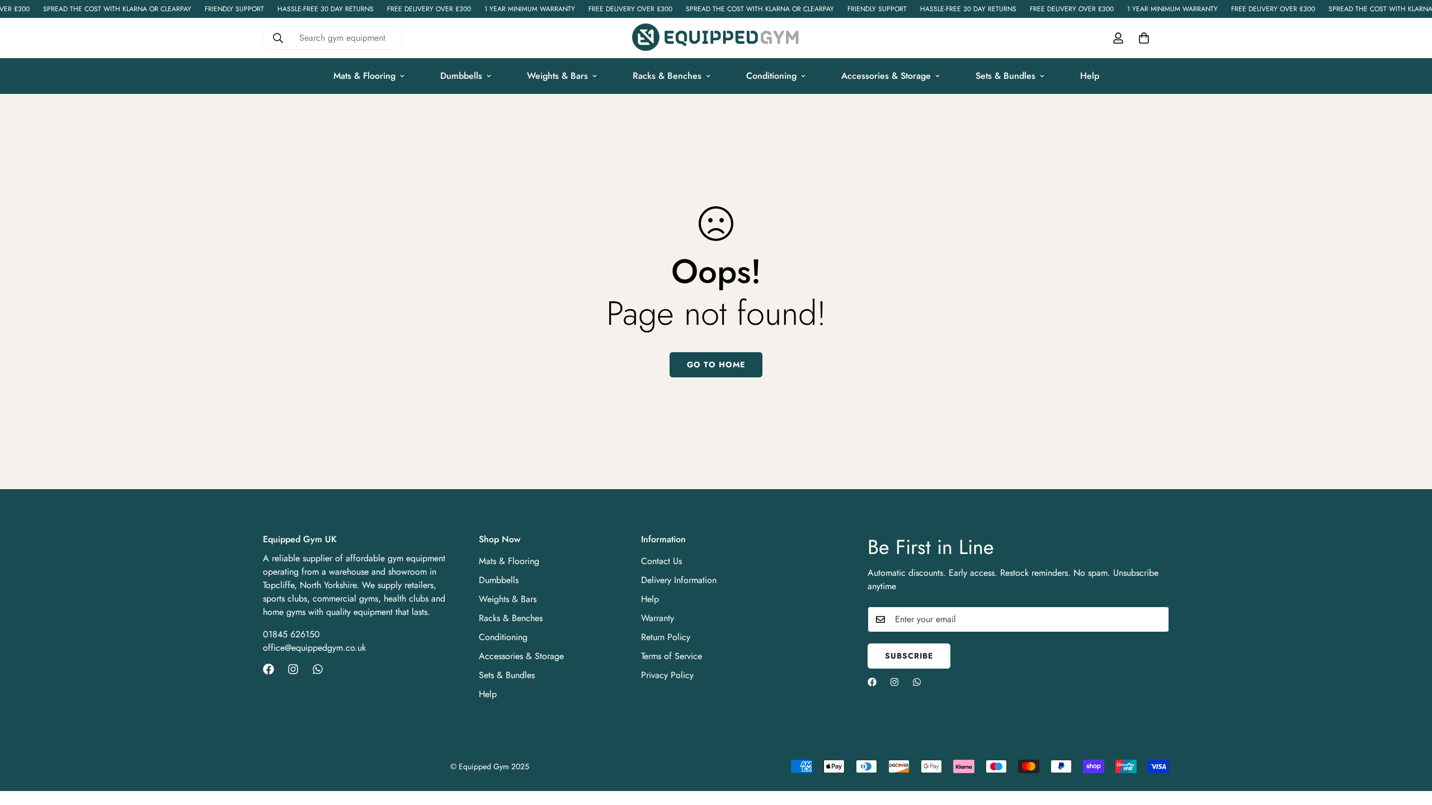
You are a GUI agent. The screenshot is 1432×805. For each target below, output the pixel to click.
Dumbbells (461, 75)
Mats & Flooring (364, 75)
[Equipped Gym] (716, 38)
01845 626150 (291, 634)
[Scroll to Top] (1410, 744)
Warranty (657, 618)
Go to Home (716, 364)
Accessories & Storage (886, 75)
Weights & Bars (557, 75)
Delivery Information (679, 580)
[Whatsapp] (317, 669)
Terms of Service (671, 656)
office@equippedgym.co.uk (314, 647)
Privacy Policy (667, 675)
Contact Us (661, 561)
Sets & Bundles (1005, 75)
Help (1089, 75)
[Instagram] (293, 669)
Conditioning (771, 75)
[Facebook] (268, 669)
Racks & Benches (667, 75)
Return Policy (665, 637)
